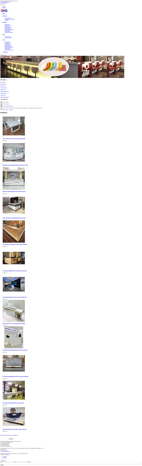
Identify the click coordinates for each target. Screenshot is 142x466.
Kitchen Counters (8, 30)
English (4, 6)
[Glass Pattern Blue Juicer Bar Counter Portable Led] (14, 295)
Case (4, 39)
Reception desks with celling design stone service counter (15, 165)
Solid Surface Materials (9, 32)
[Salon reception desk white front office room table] (14, 215)
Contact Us (5, 52)
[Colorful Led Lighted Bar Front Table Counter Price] (14, 268)
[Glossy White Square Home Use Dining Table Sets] (14, 136)
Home (4, 13)
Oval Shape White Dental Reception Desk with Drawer (15, 350)
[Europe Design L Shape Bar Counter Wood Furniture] (14, 242)
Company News (8, 36)
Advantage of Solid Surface (10, 19)
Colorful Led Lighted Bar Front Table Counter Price (15, 270)
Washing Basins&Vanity (9, 29)
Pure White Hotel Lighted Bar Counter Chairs (13, 402)
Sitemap (4, 2)
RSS (6, 2)
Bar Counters (7, 24)
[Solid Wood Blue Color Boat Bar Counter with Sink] (14, 427)
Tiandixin (7, 454)
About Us (5, 15)
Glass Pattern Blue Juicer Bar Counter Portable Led (14, 297)
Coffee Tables (7, 31)
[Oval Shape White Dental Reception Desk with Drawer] (14, 348)
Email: (15, 461)
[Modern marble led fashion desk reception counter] (14, 189)
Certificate (6, 20)
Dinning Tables (7, 28)
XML (1, 2)
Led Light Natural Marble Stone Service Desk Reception (15, 376)
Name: (1, 461)
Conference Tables (8, 27)
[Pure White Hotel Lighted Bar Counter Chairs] (14, 400)
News (4, 34)
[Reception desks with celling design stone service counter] (14, 163)
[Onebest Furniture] (3, 11)
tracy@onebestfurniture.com (5, 1)
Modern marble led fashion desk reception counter (14, 191)
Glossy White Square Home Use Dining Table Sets (14, 138)
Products (5, 22)
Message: (29, 461)
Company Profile (8, 18)
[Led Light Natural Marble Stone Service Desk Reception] (14, 374)
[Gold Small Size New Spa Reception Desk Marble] (14, 321)
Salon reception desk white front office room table (14, 217)
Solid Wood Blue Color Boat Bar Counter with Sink (14, 429)
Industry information (8, 37)
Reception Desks (8, 25)
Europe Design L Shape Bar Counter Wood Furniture (15, 244)
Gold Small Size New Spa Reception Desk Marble (14, 323)
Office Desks (7, 26)
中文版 (4, 7)
